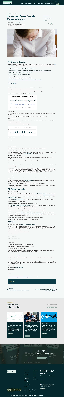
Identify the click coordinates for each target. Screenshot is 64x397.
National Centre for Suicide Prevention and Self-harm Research (31, 212)
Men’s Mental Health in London (48, 194)
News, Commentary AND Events (27, 378)
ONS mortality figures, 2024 (28, 153)
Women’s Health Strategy (12, 197)
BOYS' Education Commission (27, 381)
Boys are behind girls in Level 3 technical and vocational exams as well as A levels (31, 326)
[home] (7, 2)
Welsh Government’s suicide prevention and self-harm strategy (20, 205)
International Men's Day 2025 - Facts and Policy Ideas (48, 326)
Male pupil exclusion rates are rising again (14, 326)
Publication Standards (35, 370)
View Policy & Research (52, 307)
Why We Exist (27, 372)
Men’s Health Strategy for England (40, 193)
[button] (22, 4)
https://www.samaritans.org (28, 275)
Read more (10, 333)
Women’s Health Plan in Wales (18, 199)
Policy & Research (26, 374)
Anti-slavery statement (27, 386)
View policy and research (41, 357)
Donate (58, 3)
